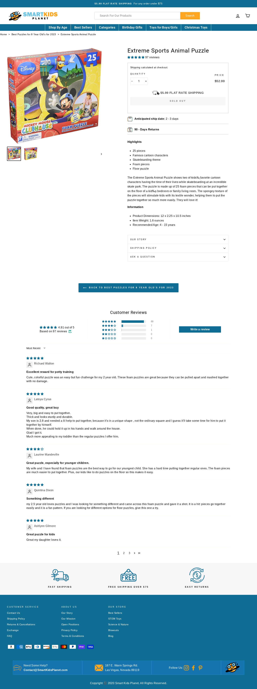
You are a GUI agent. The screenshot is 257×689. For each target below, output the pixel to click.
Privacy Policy (69, 630)
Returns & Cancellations (21, 624)
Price (219, 75)
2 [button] (124, 553)
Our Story (138, 239)
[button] (109, 321)
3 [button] (129, 553)
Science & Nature (118, 624)
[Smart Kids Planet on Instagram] (186, 667)
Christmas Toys (196, 27)
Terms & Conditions (72, 636)
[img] (35, 358)
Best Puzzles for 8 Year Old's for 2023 (34, 34)
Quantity (138, 74)
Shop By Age (58, 27)
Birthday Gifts (132, 27)
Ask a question (142, 257)
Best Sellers (83, 27)
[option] (128, 4)
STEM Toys (115, 618)
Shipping (135, 67)
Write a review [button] (200, 329)
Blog (110, 636)
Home (3, 34)
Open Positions (70, 624)
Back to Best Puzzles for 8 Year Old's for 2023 (131, 288)
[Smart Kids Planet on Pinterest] (200, 667)
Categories (107, 27)
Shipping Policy (143, 248)
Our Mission (68, 618)
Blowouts (113, 630)
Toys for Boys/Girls (163, 27)
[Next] (100, 154)
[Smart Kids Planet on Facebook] (193, 667)
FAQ (9, 636)
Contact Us (13, 613)
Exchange (13, 630)
